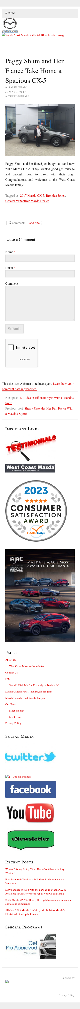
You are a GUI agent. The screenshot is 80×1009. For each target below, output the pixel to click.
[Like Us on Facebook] (40, 789)
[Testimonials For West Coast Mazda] (40, 448)
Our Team (10, 704)
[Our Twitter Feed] (40, 757)
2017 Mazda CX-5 (32, 195)
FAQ (7, 679)
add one (34, 223)
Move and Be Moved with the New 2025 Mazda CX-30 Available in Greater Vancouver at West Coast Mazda (35, 891)
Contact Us (11, 672)
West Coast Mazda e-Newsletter (26, 666)
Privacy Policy (13, 723)
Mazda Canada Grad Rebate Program (25, 698)
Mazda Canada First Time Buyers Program (28, 691)
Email (10, 267)
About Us (10, 660)
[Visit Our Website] (40, 468)
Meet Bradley (16, 710)
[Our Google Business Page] (40, 777)
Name (10, 252)
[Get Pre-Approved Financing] (40, 945)
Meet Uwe (15, 717)
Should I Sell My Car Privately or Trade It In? (34, 685)
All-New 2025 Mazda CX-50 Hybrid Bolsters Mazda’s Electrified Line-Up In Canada (35, 912)
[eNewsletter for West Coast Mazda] (40, 839)
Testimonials (19, 96)
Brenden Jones (55, 195)
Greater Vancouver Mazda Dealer (27, 201)
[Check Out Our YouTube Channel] (40, 813)
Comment (11, 283)
